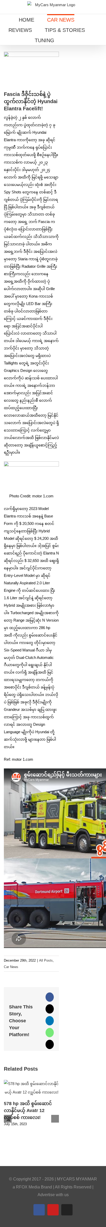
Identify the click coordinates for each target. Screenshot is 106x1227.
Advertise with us (53, 1195)
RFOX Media (28, 1187)
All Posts (46, 960)
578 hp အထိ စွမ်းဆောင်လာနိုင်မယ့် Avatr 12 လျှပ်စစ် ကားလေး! (28, 1110)
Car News (11, 967)
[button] (69, 40)
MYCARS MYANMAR (77, 1179)
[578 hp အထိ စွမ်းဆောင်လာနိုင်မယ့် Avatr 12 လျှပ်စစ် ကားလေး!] (31, 1082)
